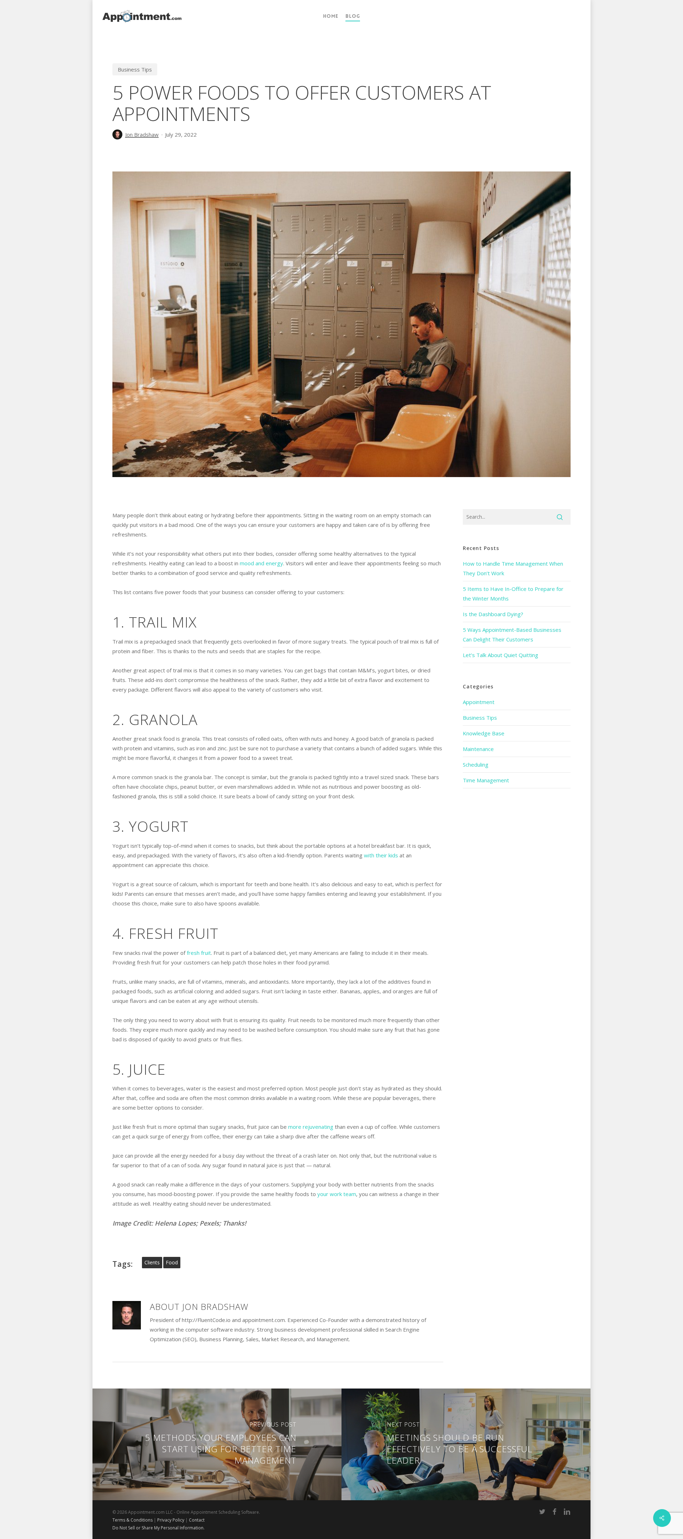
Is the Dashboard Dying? (493, 614)
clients (152, 1262)
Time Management (486, 780)
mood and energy (261, 563)
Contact (197, 1520)
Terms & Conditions (132, 1520)
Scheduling (475, 764)
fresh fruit (199, 952)
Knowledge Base (483, 733)
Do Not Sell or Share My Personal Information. (158, 1528)
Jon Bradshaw (142, 134)
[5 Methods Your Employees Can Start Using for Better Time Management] (216, 1444)
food (172, 1262)
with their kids (381, 855)
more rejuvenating (310, 1126)
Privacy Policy (170, 1520)
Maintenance (478, 748)
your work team (336, 1193)
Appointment (478, 701)
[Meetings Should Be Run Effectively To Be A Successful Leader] (467, 1444)
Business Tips (135, 69)
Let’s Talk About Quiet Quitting (500, 655)
